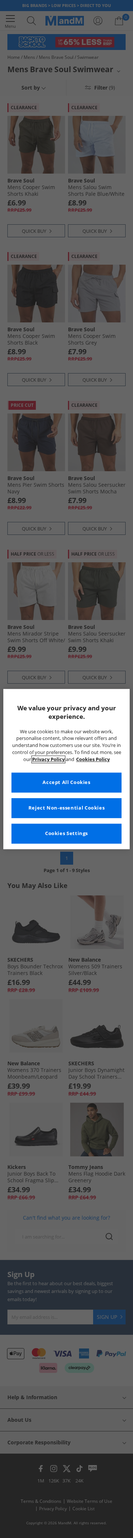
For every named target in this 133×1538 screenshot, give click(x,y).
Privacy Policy (48, 759)
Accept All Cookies (66, 782)
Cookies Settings (66, 833)
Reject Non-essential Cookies (66, 808)
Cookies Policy (93, 759)
